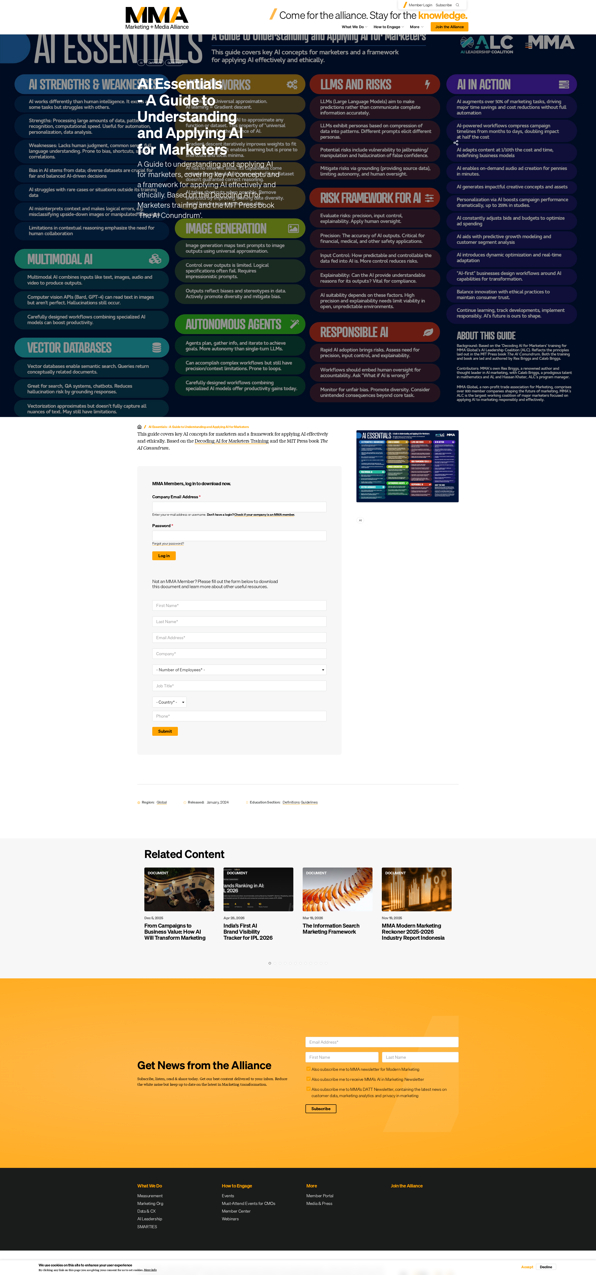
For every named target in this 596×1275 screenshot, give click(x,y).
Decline (546, 1267)
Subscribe (444, 5)
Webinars (230, 1218)
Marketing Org (150, 1203)
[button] (137, 898)
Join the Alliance (449, 26)
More (419, 27)
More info (150, 1270)
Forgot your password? (168, 543)
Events (228, 1195)
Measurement (150, 1195)
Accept (527, 1267)
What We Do (353, 26)
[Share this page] (456, 143)
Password (162, 525)
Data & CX (146, 1211)
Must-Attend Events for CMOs (248, 1203)
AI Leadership (149, 1218)
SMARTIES (147, 1226)
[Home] (139, 427)
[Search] (458, 5)
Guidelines (174, 62)
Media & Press (319, 1203)
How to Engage (387, 26)
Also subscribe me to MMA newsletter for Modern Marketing (366, 1069)
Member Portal (319, 1195)
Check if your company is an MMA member (264, 514)
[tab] (270, 963)
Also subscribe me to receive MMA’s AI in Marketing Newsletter (368, 1079)
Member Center (236, 1211)
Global (162, 802)
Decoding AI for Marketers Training (232, 440)
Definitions (155, 62)
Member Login (420, 5)
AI (141, 62)
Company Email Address (176, 497)
